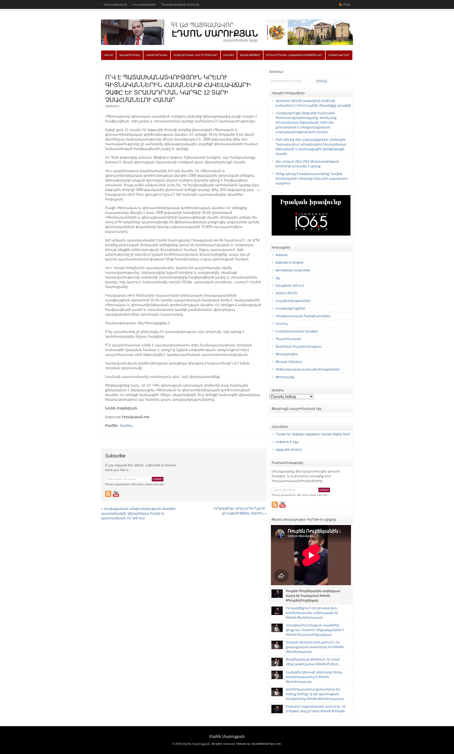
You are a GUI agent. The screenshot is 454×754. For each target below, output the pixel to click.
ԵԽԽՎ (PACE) (286, 293)
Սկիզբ (108, 55)
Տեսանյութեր (250, 55)
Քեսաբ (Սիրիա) (289, 362)
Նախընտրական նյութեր (297, 331)
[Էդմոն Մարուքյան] (227, 44)
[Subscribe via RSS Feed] (108, 494)
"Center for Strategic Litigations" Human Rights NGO (313, 434)
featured (281, 255)
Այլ (278, 278)
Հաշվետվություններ (293, 301)
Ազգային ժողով (289, 449)
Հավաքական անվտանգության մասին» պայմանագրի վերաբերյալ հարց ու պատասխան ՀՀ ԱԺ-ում (138, 513)
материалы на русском (293, 270)
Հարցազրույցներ (290, 308)
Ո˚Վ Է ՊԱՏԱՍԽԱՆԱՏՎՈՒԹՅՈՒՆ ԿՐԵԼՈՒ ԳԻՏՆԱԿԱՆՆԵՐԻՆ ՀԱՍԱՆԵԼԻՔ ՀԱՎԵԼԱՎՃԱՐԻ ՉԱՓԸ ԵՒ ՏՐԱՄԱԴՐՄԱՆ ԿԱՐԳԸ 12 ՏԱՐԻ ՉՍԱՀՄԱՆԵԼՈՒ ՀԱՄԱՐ (178, 88)
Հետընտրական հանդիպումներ (195, 55)
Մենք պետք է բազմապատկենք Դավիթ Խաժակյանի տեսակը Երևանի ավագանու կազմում (312, 178)
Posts (346, 4)
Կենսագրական (115, 4)
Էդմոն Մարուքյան (227, 736)
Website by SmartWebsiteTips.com (258, 743)
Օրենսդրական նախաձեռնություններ (294, 55)
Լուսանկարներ (144, 4)
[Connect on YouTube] (116, 494)
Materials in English (290, 262)
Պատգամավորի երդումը (180, 4)
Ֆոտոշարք (285, 377)
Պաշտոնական (288, 339)
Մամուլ (228, 55)
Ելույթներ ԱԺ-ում (290, 285)
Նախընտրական (157, 55)
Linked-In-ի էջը (287, 442)
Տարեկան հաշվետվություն (299, 346)
